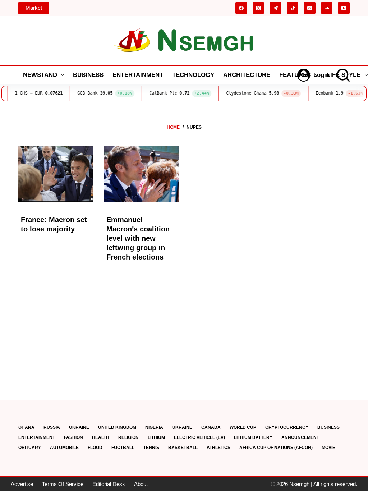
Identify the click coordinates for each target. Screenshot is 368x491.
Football (122, 447)
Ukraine (79, 427)
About (141, 484)
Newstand (40, 75)
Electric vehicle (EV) (199, 437)
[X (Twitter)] (258, 8)
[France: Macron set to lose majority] (55, 174)
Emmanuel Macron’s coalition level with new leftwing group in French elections (138, 238)
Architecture (246, 75)
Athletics (218, 447)
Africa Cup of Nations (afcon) (276, 447)
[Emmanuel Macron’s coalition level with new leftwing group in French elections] (141, 174)
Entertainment (137, 75)
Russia (51, 427)
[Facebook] (241, 8)
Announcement (300, 437)
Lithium (156, 437)
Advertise (22, 484)
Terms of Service (62, 484)
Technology (193, 75)
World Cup (243, 427)
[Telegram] (275, 8)
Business (88, 75)
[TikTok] (293, 8)
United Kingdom (117, 427)
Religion (128, 437)
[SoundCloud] (327, 8)
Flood (95, 447)
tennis (151, 447)
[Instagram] (310, 8)
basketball (183, 447)
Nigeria (154, 427)
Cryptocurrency (286, 427)
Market (34, 8)
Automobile (64, 447)
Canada (211, 427)
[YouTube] (344, 8)
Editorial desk (108, 484)
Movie (328, 447)
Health (100, 437)
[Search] (343, 75)
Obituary (29, 447)
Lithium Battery (253, 437)
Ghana (26, 427)
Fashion (73, 437)
